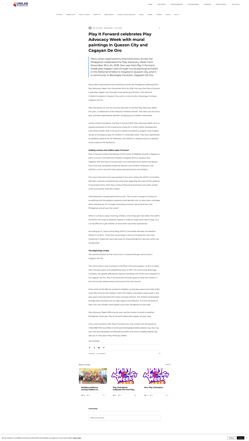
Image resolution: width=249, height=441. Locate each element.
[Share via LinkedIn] (99, 347)
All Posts (59, 14)
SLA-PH (168, 14)
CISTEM (159, 14)
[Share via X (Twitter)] (94, 347)
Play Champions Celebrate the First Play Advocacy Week (123, 388)
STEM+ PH (96, 14)
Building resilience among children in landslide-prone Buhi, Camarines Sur (90, 388)
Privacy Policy (77, 438)
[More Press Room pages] (226, 4)
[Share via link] (104, 347)
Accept (240, 438)
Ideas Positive (109, 14)
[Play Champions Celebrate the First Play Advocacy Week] (124, 376)
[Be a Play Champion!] (156, 376)
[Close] (246, 437)
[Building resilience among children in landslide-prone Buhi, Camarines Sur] (93, 376)
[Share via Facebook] (89, 347)
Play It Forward (84, 14)
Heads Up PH (70, 14)
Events (141, 14)
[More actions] (159, 28)
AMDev (150, 14)
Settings (231, 438)
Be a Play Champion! (153, 387)
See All (168, 364)
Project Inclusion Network (126, 14)
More (176, 14)
